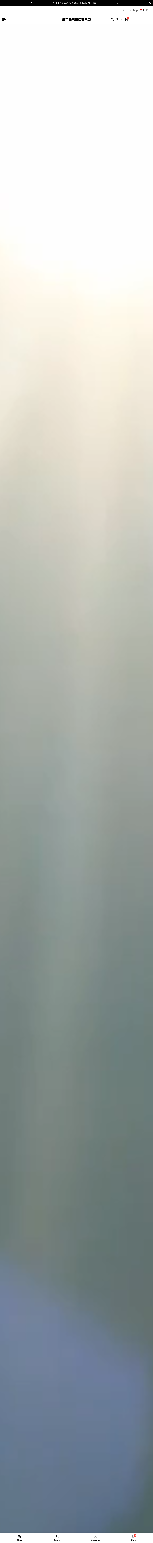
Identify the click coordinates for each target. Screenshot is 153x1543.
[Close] (149, 2)
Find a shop (131, 10)
